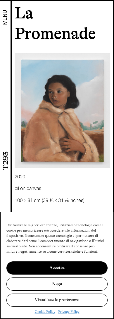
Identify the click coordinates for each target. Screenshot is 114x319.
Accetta (57, 267)
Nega (57, 283)
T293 (6, 160)
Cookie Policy (45, 312)
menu (5, 17)
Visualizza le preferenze (57, 299)
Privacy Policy (69, 312)
